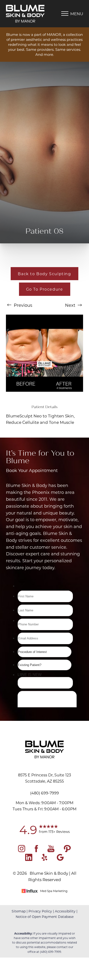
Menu (76, 13)
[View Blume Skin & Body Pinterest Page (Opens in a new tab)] (67, 850)
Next (70, 305)
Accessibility (65, 911)
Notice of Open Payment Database (45, 916)
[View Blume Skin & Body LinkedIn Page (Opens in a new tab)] (28, 859)
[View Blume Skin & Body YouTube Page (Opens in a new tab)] (51, 850)
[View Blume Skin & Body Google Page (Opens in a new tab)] (60, 859)
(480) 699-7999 (50, 952)
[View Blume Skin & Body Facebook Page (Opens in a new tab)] (36, 850)
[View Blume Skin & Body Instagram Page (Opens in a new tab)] (21, 850)
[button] (64, 13)
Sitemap (19, 911)
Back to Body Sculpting (44, 273)
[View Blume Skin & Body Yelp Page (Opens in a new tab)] (44, 859)
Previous (22, 305)
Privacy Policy (40, 911)
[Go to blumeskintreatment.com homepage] (25, 14)
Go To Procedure (44, 289)
